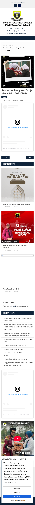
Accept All (17, 496)
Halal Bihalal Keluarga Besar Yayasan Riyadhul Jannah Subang (18, 319)
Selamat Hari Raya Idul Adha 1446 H (15, 345)
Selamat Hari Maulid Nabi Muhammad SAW (16, 204)
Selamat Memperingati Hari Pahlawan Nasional (15, 246)
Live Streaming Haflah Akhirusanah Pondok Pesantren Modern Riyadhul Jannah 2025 (17, 334)
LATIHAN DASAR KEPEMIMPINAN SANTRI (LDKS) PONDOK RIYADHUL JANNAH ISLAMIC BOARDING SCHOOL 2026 (18, 327)
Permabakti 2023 (7, 158)
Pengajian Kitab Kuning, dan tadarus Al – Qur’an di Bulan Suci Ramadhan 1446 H (18, 364)
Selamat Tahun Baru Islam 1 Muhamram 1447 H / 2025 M (18, 341)
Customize (17, 488)
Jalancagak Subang (20, 33)
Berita (4, 97)
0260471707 (19, 28)
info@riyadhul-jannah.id (19, 31)
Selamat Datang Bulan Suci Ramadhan (15, 359)
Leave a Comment (18, 100)
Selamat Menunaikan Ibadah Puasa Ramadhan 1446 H (18, 354)
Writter (16, 207)
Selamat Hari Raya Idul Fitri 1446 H (14, 349)
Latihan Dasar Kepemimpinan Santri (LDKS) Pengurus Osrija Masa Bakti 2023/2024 (30, 158)
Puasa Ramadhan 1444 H (11, 289)
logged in (14, 306)
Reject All (17, 492)
